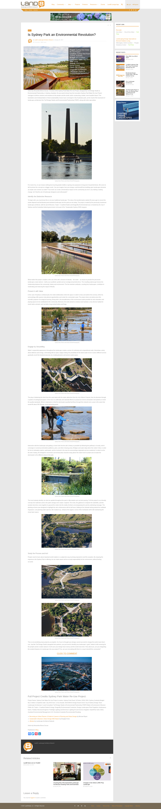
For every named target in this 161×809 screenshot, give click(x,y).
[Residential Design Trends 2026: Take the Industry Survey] (120, 78)
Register (136, 4)
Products (85, 4)
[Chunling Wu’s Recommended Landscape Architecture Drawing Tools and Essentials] (67, 771)
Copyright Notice (129, 805)
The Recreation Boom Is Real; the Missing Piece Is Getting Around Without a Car (132, 92)
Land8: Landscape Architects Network (44, 40)
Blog (53, 4)
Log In (129, 4)
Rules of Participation (117, 805)
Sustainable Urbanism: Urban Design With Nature (44, 719)
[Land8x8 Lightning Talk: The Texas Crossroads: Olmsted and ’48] (120, 70)
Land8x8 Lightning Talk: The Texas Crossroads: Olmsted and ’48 (132, 66)
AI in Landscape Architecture (130, 82)
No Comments (36, 42)
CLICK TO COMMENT (67, 653)
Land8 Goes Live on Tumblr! (31, 763)
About (26, 10)
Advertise (35, 10)
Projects (77, 4)
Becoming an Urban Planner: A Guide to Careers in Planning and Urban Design (53, 716)
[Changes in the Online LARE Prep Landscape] (97, 771)
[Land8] (32, 7)
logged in (32, 797)
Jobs (69, 4)
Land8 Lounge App (113, 4)
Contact (30, 10)
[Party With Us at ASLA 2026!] (120, 61)
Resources (93, 4)
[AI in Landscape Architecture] (120, 87)
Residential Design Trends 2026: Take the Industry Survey (132, 74)
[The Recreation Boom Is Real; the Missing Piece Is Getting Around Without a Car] (120, 95)
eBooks (32, 721)
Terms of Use (106, 805)
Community (60, 4)
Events (103, 4)
